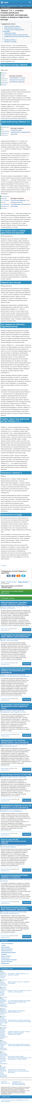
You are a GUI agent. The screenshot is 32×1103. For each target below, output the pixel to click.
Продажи (4, 954)
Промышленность (5, 630)
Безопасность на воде (10, 41)
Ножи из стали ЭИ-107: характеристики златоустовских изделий (13, 841)
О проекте (4, 1081)
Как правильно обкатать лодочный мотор (16, 35)
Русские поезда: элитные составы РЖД (16, 775)
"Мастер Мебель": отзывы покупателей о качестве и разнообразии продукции (17, 79)
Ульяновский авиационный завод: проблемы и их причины (14, 876)
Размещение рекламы (18, 1083)
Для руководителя (6, 949)
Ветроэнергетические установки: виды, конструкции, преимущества (14, 908)
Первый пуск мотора (10, 33)
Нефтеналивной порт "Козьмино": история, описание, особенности (14, 603)
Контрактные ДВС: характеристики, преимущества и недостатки (21, 132)
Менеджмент (5, 963)
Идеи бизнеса (5, 947)
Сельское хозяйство (7, 943)
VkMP (6, 2)
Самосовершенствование (9, 959)
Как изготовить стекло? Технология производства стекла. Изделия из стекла (15, 706)
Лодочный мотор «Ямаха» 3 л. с (13, 28)
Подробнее (26, 630)
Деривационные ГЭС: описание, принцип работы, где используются (15, 741)
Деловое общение (6, 961)
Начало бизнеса (6, 956)
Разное (3, 945)
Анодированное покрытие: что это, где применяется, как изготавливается (16, 806)
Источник (3, 565)
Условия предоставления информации (12, 1100)
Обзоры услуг (5, 958)
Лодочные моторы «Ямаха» (12, 26)
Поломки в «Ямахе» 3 (10, 40)
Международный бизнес (8, 952)
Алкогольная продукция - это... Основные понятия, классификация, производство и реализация (21, 203)
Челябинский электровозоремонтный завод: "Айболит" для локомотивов (16, 636)
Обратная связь (5, 1083)
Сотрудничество (16, 1081)
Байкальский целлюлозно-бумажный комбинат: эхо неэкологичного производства (15, 670)
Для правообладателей (18, 1084)
